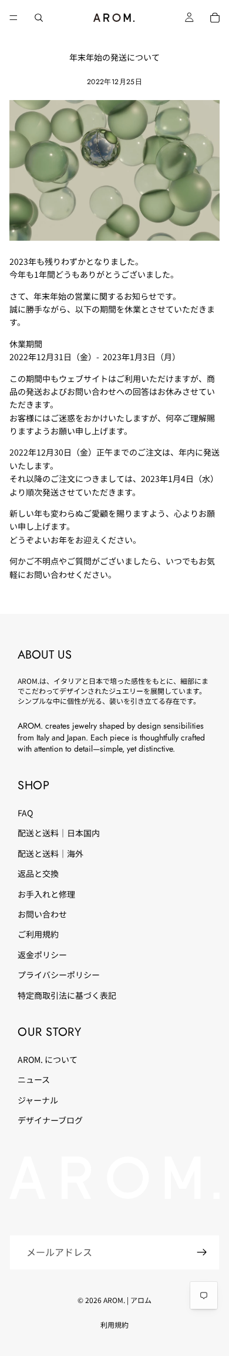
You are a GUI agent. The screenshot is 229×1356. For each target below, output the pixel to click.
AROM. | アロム (127, 1300)
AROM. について (48, 1059)
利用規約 (114, 1325)
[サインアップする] (202, 1252)
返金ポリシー (42, 954)
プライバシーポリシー (59, 975)
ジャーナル (38, 1100)
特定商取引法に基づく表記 (67, 995)
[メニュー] (13, 17)
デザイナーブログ (50, 1120)
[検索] (39, 18)
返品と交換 (38, 873)
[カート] (215, 18)
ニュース (34, 1079)
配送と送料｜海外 (50, 853)
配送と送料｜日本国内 (59, 833)
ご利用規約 (38, 934)
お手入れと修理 (46, 894)
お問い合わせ (42, 914)
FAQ (25, 813)
